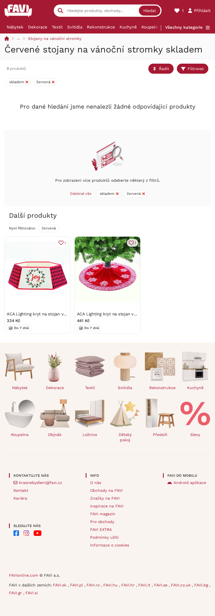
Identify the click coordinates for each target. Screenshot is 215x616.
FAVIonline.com (23, 575)
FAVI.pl (77, 585)
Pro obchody (102, 521)
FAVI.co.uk (181, 585)
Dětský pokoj (125, 437)
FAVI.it (145, 585)
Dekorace (37, 27)
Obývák (55, 434)
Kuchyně (128, 27)
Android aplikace (190, 482)
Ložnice (90, 434)
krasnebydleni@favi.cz (40, 482)
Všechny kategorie (184, 27)
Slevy (195, 434)
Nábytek (15, 27)
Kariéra (20, 498)
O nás (95, 482)
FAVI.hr (128, 585)
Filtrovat (196, 68)
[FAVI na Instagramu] (26, 533)
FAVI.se (161, 585)
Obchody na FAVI (106, 490)
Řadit (164, 68)
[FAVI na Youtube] (37, 533)
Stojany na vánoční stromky (54, 38)
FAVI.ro (94, 585)
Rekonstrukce (101, 27)
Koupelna (150, 27)
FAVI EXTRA (101, 529)
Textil (57, 27)
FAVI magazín (102, 514)
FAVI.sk (60, 585)
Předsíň (160, 434)
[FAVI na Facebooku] (16, 533)
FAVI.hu (111, 585)
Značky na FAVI (105, 498)
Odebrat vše (81, 193)
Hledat (149, 10)
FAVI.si (31, 593)
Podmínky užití (104, 537)
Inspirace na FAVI (106, 506)
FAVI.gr (16, 593)
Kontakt (20, 490)
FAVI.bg (201, 585)
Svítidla (74, 27)
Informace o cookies (109, 545)
